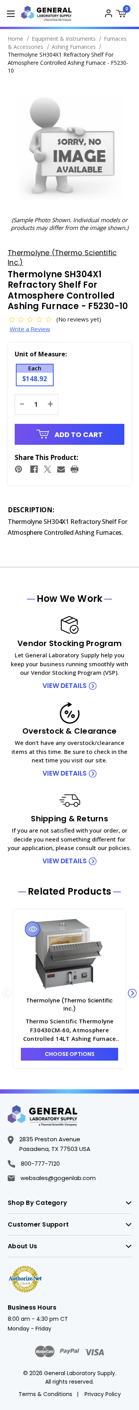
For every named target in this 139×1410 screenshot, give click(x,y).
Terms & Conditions (45, 1394)
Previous (7, 993)
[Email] (61, 469)
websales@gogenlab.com (58, 1178)
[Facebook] (34, 469)
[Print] (74, 469)
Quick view (33, 929)
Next (132, 993)
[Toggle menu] (10, 13)
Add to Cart (78, 434)
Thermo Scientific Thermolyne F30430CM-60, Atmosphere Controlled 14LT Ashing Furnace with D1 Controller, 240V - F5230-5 (69, 1030)
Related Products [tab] (69, 891)
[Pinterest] (18, 469)
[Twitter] (47, 469)
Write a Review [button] (30, 329)
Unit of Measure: (41, 354)
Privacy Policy (103, 1394)
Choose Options (70, 1054)
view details (64, 685)
